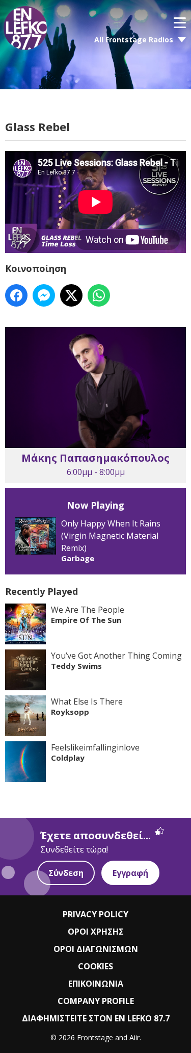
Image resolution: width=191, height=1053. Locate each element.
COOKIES (95, 966)
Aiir (134, 1037)
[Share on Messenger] (44, 295)
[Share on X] (71, 295)
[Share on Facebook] (16, 295)
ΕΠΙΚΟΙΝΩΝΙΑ (95, 983)
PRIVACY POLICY (95, 914)
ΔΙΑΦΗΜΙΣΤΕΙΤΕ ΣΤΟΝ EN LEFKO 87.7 (96, 1018)
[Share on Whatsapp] (99, 295)
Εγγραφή (130, 873)
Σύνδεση (66, 873)
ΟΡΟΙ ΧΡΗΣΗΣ (96, 931)
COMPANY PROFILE (96, 1001)
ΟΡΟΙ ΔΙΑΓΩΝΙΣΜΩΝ (95, 949)
